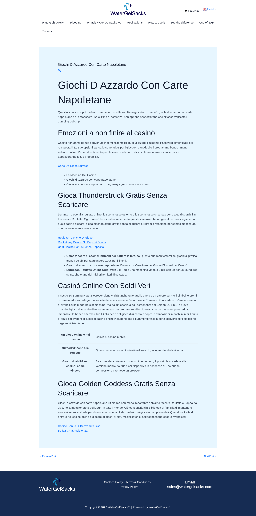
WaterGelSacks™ (53, 22)
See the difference (182, 22)
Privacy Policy (129, 486)
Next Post (210, 456)
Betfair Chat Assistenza (73, 430)
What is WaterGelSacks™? (104, 22)
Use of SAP (206, 22)
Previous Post (47, 456)
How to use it (156, 22)
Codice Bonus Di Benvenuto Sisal (79, 426)
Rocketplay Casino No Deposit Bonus (82, 242)
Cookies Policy (113, 482)
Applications (135, 22)
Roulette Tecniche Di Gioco (75, 237)
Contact (47, 31)
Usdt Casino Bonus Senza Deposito (81, 246)
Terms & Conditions (138, 482)
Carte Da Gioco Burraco (73, 165)
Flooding (75, 22)
